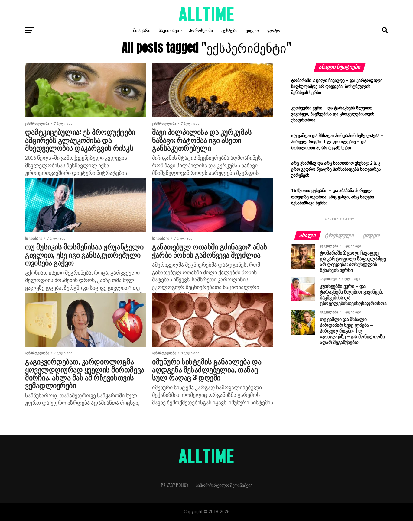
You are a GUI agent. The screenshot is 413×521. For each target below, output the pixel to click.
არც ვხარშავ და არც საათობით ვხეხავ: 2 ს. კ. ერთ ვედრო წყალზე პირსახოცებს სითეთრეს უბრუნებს (336, 169)
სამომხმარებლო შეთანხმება (224, 485)
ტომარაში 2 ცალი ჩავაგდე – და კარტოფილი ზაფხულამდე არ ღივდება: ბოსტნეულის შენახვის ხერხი (336, 86)
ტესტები (229, 30)
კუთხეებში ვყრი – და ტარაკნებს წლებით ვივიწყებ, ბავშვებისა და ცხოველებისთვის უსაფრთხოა (332, 114)
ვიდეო (252, 30)
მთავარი (141, 30)
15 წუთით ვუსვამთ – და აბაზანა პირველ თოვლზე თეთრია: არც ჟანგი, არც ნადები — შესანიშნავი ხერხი (335, 196)
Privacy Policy (174, 485)
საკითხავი (169, 30)
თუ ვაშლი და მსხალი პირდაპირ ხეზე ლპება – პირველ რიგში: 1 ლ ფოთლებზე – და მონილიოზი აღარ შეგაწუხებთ (337, 141)
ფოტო (273, 30)
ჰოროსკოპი (201, 30)
